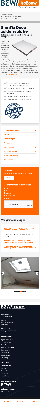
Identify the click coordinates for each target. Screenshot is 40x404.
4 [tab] (21, 291)
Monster (8, 193)
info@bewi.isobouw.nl (10, 331)
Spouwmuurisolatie (7, 347)
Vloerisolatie (5, 353)
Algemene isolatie (7, 340)
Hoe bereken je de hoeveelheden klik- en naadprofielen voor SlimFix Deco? (18, 247)
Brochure (9, 191)
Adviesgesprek (10, 195)
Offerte (8, 189)
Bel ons (9, 178)
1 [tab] (15, 291)
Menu (7, 401)
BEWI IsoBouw (12, 74)
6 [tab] (25, 291)
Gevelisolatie (5, 350)
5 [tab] (23, 291)
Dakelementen (6, 342)
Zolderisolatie (16, 17)
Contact (4, 371)
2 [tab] (17, 291)
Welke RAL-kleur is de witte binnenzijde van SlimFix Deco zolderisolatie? (19, 229)
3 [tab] (19, 291)
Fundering (4, 358)
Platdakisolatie (6, 345)
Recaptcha (7, 199)
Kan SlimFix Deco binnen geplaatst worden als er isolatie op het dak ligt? (19, 241)
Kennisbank (5, 376)
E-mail (21, 401)
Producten (7, 17)
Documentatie (6, 366)
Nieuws (3, 368)
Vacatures (4, 373)
